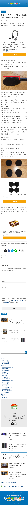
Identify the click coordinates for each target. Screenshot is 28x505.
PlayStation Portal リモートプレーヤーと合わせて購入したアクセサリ (17, 435)
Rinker (7, 50)
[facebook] (9, 250)
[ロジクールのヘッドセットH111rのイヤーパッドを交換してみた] (12, 250)
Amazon (15, 54)
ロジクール (10, 258)
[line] (15, 250)
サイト (3, 293)
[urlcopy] (22, 250)
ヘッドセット (5, 258)
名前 (3, 281)
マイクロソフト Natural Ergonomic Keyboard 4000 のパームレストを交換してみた (17, 321)
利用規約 (6, 303)
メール (4, 287)
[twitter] (5, 250)
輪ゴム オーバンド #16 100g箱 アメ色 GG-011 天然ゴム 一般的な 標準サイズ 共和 (14, 232)
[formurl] (15, 423)
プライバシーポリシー (18, 301)
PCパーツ (4, 255)
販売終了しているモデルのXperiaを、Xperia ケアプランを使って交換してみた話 (18, 446)
